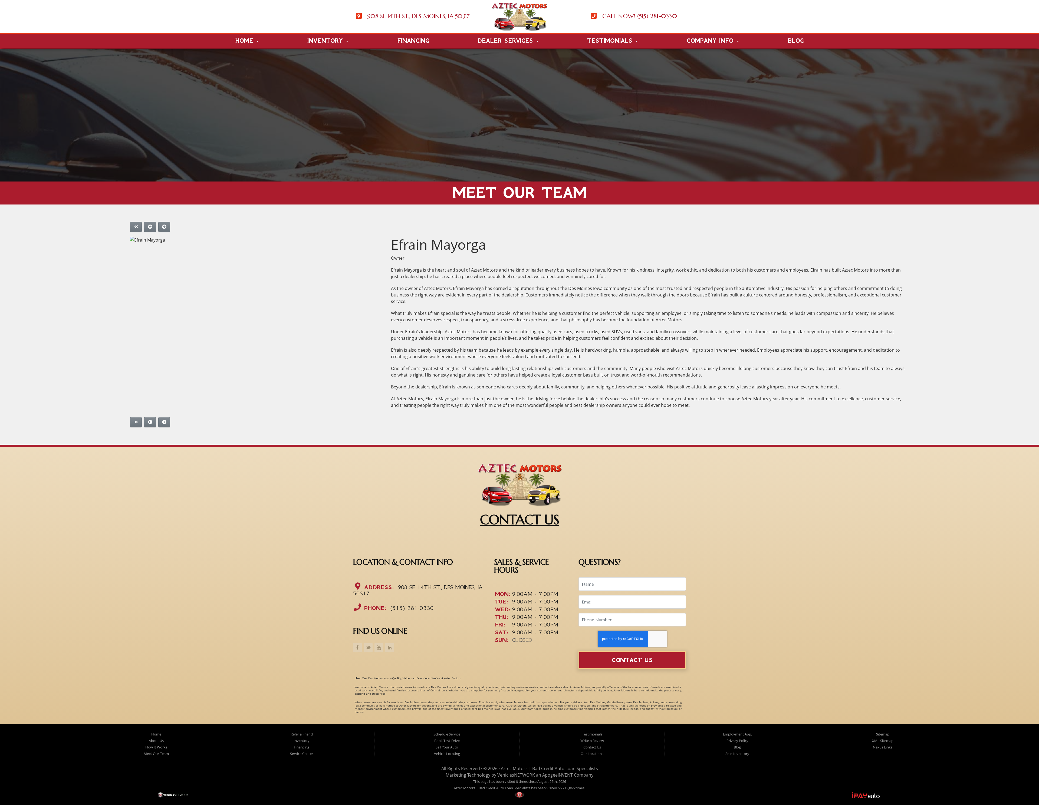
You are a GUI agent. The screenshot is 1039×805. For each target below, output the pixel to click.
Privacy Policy (737, 740)
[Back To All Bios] (136, 227)
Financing (413, 40)
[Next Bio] (164, 227)
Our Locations (592, 753)
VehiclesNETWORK (516, 775)
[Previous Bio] (150, 227)
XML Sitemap (882, 740)
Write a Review (592, 740)
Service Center (301, 753)
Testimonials (611, 40)
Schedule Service (446, 734)
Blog (796, 40)
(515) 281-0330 (411, 608)
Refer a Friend (302, 734)
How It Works (156, 747)
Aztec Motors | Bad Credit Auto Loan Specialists (549, 768)
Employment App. (737, 734)
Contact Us (632, 660)
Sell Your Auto (447, 747)
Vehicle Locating (447, 753)
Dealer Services (507, 40)
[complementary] (1023, 789)
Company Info (711, 40)
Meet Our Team (156, 753)
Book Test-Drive (447, 740)
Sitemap (882, 734)
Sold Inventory (737, 753)
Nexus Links (882, 747)
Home (245, 40)
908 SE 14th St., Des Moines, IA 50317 (417, 590)
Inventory (326, 40)
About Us (156, 740)
